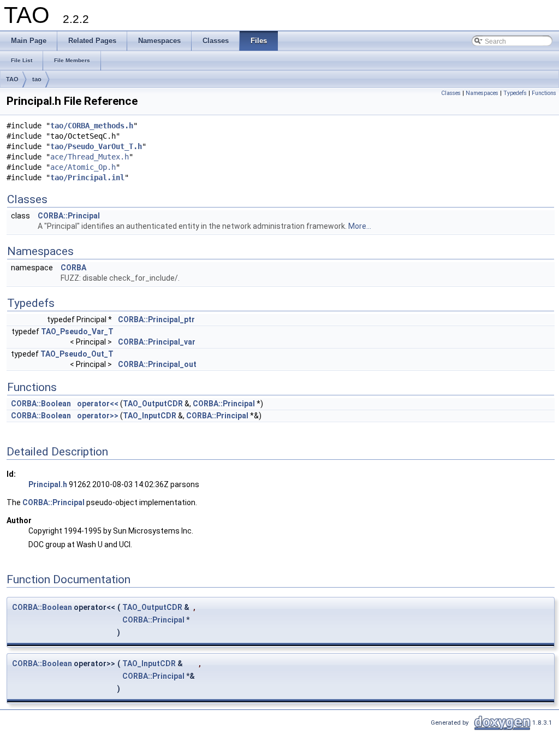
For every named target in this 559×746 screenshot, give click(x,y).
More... (359, 226)
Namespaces (482, 93)
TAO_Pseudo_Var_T (77, 331)
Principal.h (47, 484)
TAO (12, 79)
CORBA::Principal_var (156, 342)
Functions (544, 93)
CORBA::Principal (69, 215)
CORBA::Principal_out (157, 364)
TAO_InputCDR (149, 415)
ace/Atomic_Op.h (83, 167)
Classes (451, 93)
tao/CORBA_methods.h (91, 125)
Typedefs (515, 93)
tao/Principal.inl (87, 177)
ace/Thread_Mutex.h (89, 156)
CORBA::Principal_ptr (156, 319)
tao (36, 79)
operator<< (97, 403)
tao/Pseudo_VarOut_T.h (96, 146)
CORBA (73, 267)
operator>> (97, 415)
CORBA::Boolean (41, 403)
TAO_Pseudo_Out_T (77, 354)
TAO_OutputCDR (153, 403)
